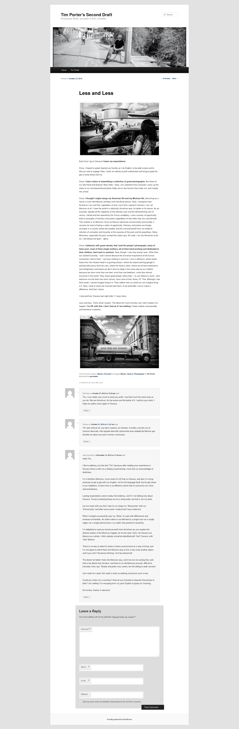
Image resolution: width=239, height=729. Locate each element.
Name (85, 667)
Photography (139, 374)
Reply (87, 410)
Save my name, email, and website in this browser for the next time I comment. (112, 701)
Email (85, 680)
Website (84, 694)
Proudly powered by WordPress (119, 719)
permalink (94, 376)
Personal (107, 374)
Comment (86, 629)
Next (175, 78)
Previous (165, 78)
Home (64, 70)
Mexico (100, 374)
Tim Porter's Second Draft (86, 14)
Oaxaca (130, 374)
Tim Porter (75, 70)
